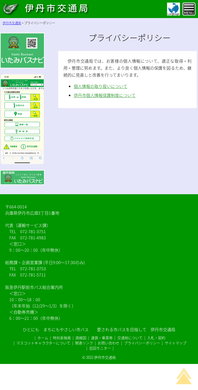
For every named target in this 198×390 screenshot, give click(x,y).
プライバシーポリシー (142, 342)
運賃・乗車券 (102, 337)
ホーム (42, 337)
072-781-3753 (33, 268)
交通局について (130, 337)
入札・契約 (156, 337)
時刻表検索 (62, 337)
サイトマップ (175, 342)
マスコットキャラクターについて (43, 342)
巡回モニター (100, 348)
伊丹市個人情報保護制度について (105, 95)
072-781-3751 (33, 231)
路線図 (81, 337)
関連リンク (84, 342)
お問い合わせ (108, 342)
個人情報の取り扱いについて (100, 86)
